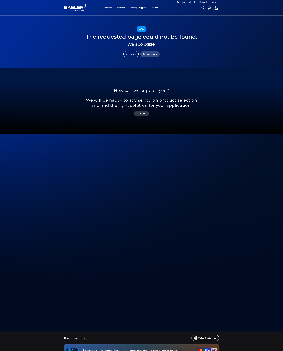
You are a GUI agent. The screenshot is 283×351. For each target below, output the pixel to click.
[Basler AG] (75, 7)
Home (133, 54)
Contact (154, 8)
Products (108, 8)
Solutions (121, 8)
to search (152, 54)
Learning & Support (138, 8)
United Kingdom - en (207, 338)
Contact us (142, 113)
